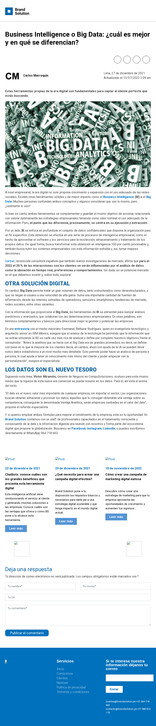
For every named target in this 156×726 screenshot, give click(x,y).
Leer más (16, 528)
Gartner (9, 261)
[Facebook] (10, 673)
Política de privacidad (71, 687)
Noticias (62, 683)
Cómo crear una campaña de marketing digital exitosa (126, 477)
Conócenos (65, 673)
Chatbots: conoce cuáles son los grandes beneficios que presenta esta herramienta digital (26, 481)
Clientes (62, 678)
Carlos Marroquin (35, 75)
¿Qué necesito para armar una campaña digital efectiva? (77, 477)
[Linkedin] (33, 673)
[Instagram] (22, 673)
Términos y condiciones (73, 692)
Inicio (60, 669)
